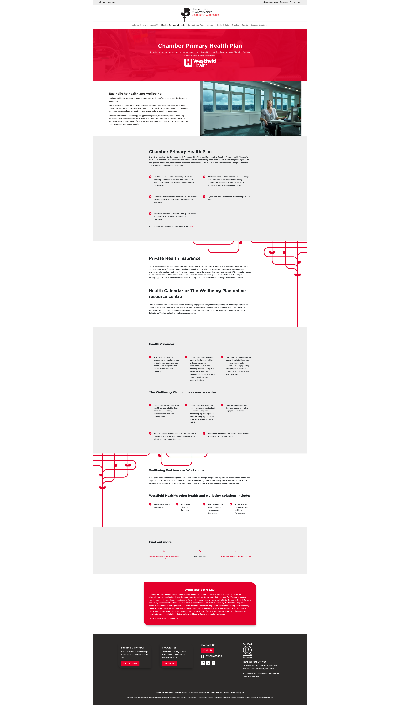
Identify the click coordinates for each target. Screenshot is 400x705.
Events (245, 25)
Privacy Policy (181, 693)
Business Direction (259, 25)
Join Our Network (140, 25)
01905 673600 (108, 2)
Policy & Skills (223, 25)
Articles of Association (199, 693)
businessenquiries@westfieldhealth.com (164, 557)
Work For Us (216, 693)
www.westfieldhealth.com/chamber (236, 556)
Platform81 (269, 697)
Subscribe (169, 663)
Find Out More (130, 663)
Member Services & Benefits (173, 25)
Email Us (207, 650)
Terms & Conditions (164, 693)
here (191, 226)
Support (210, 25)
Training (235, 25)
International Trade (196, 25)
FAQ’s (226, 693)
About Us (154, 25)
